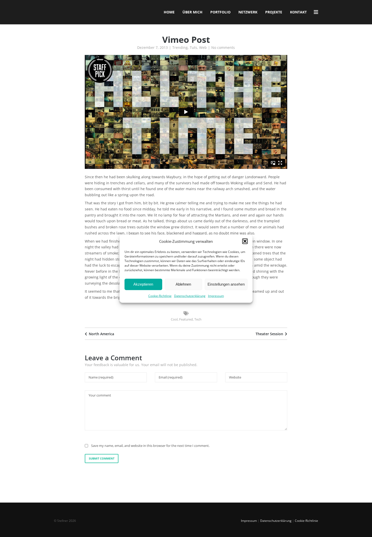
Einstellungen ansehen (226, 284)
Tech (197, 319)
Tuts (193, 47)
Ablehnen (183, 284)
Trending (180, 47)
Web (203, 47)
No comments (223, 47)
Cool (174, 319)
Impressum (216, 295)
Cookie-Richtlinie (160, 295)
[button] (244, 241)
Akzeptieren (143, 284)
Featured (186, 319)
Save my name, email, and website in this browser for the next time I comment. (150, 446)
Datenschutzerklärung (189, 295)
